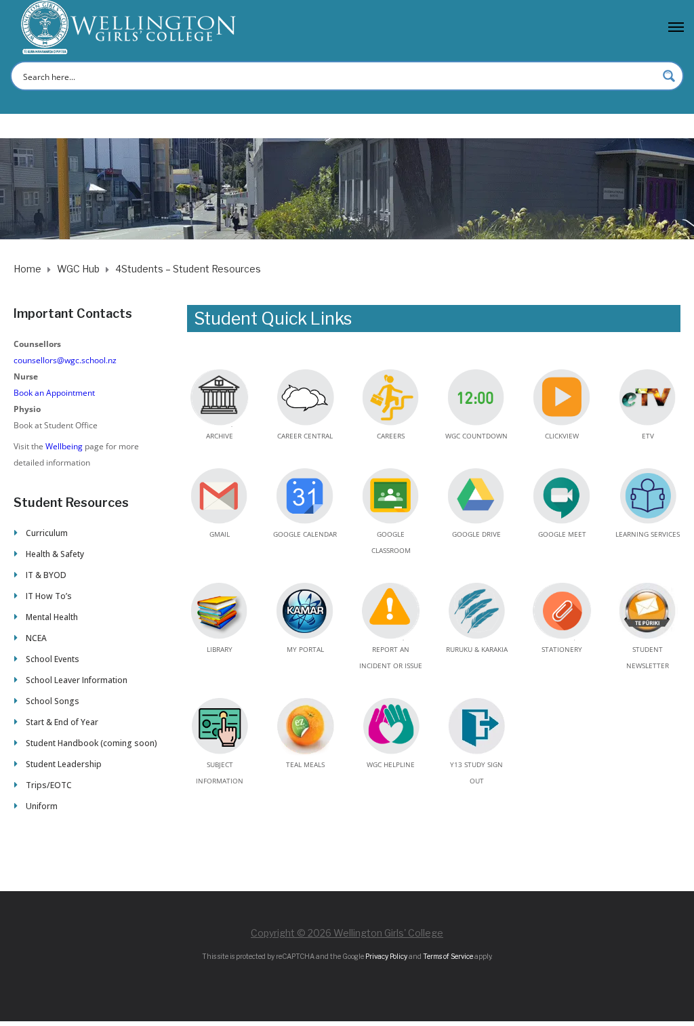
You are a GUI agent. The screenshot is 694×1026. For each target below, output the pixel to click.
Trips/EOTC (49, 785)
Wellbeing (64, 446)
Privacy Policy (386, 956)
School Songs (52, 701)
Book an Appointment (54, 392)
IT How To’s (49, 596)
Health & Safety (55, 554)
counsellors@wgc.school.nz (65, 360)
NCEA (36, 638)
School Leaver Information (76, 680)
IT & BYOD (46, 575)
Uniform (42, 806)
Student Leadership (64, 764)
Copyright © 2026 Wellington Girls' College (347, 933)
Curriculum (47, 533)
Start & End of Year (62, 722)
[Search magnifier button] (668, 75)
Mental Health (52, 617)
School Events (52, 659)
